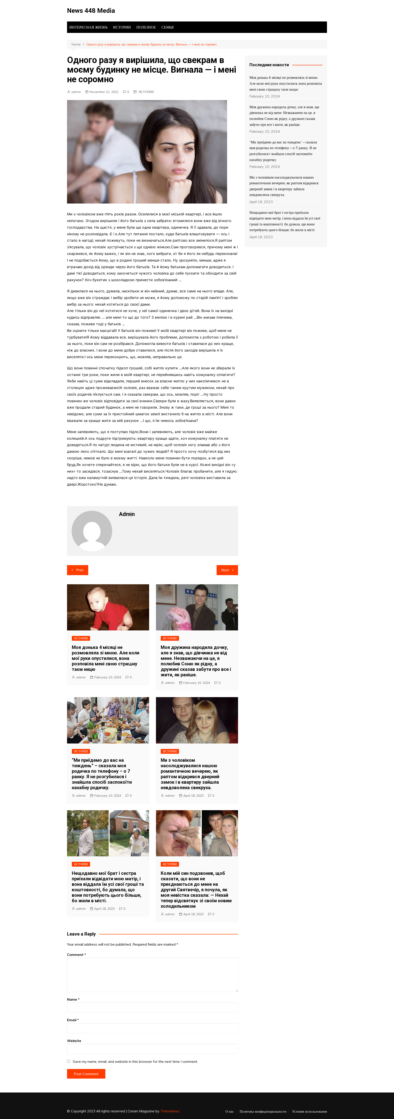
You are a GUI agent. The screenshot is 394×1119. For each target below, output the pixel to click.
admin (76, 92)
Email (73, 1020)
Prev (80, 570)
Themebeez (170, 1111)
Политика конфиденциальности (263, 1111)
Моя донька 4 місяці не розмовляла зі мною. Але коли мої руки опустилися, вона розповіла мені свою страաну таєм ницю (105, 658)
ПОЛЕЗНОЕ (146, 27)
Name (73, 999)
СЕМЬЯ (167, 27)
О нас (230, 1111)
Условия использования (309, 1111)
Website (74, 1041)
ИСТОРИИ (122, 27)
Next (225, 570)
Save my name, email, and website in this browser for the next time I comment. (135, 1061)
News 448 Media (91, 10)
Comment (76, 954)
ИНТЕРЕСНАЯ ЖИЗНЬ (88, 27)
